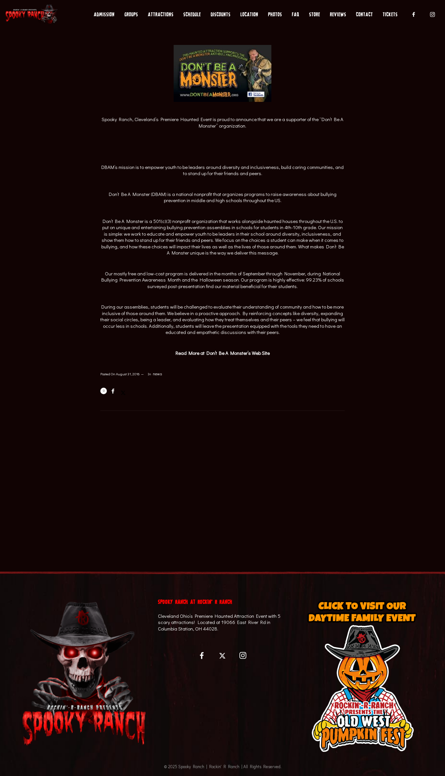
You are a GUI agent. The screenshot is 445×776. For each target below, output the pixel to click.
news (157, 373)
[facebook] (414, 14)
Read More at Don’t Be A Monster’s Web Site (223, 353)
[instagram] (433, 14)
